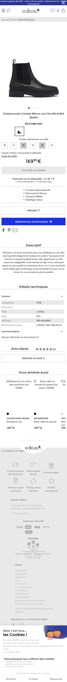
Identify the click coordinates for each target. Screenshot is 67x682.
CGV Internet (20, 583)
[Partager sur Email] (15, 230)
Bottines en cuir (14, 421)
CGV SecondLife (22, 593)
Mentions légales (22, 597)
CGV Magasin (21, 590)
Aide (17, 580)
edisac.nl (19, 611)
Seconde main (21, 573)
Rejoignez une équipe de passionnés (30, 600)
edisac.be (46, 608)
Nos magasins (21, 570)
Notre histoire (21, 577)
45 (52, 145)
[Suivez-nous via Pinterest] (9, 230)
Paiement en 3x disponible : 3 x (33, 180)
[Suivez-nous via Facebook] (3, 230)
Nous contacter (20, 513)
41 (14, 145)
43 (33, 145)
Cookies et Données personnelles (29, 603)
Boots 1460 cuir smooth (45, 421)
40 (4, 145)
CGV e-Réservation (23, 587)
